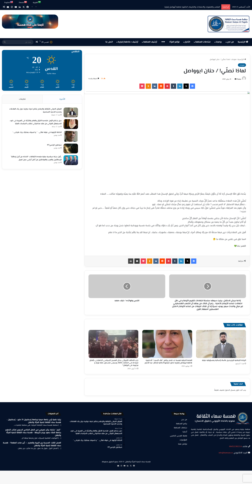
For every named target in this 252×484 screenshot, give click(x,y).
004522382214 (235, 446)
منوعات (233, 59)
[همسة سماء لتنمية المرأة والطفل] (228, 24)
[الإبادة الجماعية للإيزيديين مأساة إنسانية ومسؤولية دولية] (221, 344)
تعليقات (22, 99)
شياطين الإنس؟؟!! (54, 145)
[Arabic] (39, 2)
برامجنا (219, 42)
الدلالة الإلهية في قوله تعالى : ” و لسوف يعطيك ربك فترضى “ (37, 132)
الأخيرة (62, 99)
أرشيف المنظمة (150, 42)
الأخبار (187, 42)
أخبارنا (185, 431)
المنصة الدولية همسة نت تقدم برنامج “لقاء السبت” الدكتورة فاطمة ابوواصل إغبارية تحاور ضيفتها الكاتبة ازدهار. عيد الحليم (168, 361)
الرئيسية (242, 42)
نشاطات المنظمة (203, 42)
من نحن (230, 42)
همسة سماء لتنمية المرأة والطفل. (138, 461)
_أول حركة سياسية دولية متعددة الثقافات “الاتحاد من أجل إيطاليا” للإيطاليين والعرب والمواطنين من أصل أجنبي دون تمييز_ (36, 158)
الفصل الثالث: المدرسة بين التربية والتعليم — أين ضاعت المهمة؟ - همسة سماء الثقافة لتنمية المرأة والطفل (32, 444)
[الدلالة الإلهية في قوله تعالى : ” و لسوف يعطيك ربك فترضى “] (71, 136)
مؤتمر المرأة (174, 42)
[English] (11, 2)
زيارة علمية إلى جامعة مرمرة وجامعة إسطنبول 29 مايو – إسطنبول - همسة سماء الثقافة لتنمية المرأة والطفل (34, 421)
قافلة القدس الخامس (178, 435)
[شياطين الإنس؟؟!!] (71, 148)
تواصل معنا (182, 444)
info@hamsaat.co (226, 452)
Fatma (239, 79)
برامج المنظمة (181, 423)
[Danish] (25, 2)
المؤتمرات (183, 440)
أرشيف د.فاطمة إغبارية (128, 42)
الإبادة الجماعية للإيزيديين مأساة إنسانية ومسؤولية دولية (224, 360)
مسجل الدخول (230, 390)
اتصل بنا (109, 42)
